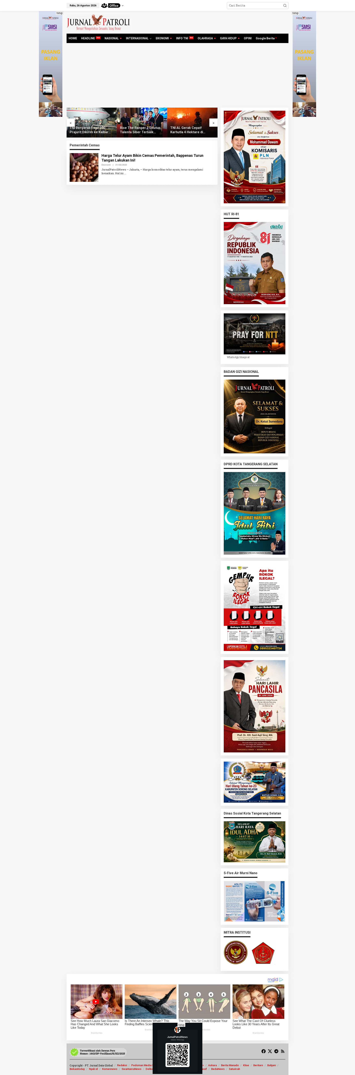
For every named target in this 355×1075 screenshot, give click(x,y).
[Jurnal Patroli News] (98, 22)
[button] (284, 5)
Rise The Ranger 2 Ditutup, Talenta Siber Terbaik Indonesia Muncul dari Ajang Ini (91, 130)
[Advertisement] (177, 77)
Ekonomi (106, 165)
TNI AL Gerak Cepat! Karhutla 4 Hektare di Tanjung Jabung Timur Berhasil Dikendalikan (137, 130)
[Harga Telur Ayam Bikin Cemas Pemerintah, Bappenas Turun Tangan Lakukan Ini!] (125, 173)
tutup (59, 13)
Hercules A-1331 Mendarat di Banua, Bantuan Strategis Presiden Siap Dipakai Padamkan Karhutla (191, 130)
